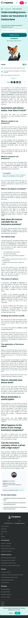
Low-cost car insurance (6, 551)
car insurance (14, 307)
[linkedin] (17, 82)
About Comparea (5, 526)
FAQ (2, 534)
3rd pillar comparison (5, 572)
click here (21, 490)
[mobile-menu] (26, 3)
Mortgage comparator (6, 594)
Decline (11, 613)
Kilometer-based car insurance (8, 548)
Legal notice (4, 528)
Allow (17, 613)
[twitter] (14, 82)
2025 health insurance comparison (8, 557)
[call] (22, 2)
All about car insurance (6, 543)
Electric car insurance (6, 545)
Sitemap (3, 536)
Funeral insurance (5, 582)
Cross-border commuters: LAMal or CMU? (10, 565)
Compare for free (14, 35)
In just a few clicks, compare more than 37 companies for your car (12, 26)
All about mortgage (5, 589)
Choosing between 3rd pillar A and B (9, 577)
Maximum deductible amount (7, 580)
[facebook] (12, 82)
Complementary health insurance (8, 563)
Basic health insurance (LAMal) (8, 560)
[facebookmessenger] (20, 82)
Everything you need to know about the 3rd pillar (12, 574)
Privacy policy (4, 531)
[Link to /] (2, 9)
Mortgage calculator (5, 591)
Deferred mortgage (5, 597)
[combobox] (17, 2)
